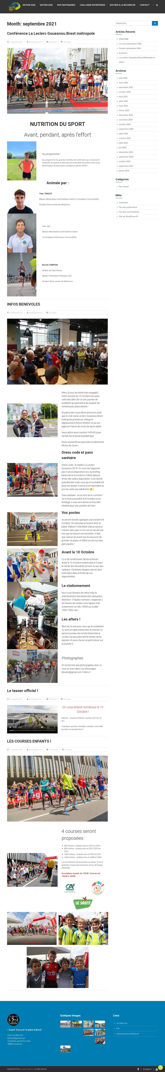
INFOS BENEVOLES (23, 304)
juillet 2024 (123, 134)
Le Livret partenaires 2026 (130, 44)
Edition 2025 (46, 5)
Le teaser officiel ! (22, 690)
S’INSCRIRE (124, 39)
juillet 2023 (123, 143)
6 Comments (53, 750)
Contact (144, 5)
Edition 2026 (29, 5)
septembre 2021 (126, 166)
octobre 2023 (125, 138)
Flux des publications (128, 207)
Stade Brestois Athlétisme (127, 1034)
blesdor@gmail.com (36, 42)
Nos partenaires (66, 5)
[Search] (155, 23)
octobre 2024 (125, 124)
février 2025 (124, 110)
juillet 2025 (123, 101)
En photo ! (123, 53)
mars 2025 (123, 106)
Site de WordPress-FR (128, 216)
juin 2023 (122, 147)
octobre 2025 (125, 92)
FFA (117, 1028)
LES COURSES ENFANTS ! (29, 741)
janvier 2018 (124, 171)
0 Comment (53, 42)
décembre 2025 (126, 87)
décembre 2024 (126, 115)
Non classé (67, 42)
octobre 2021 (125, 161)
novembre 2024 (125, 120)
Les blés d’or (121, 1023)
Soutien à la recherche (122, 5)
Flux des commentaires (129, 212)
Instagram (147, 1069)
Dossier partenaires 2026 (130, 48)
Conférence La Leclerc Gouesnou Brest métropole (51, 33)
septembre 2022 (126, 157)
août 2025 (123, 96)
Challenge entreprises (92, 5)
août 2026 (123, 78)
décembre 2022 (126, 152)
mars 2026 (123, 83)
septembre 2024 (126, 129)
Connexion (123, 202)
